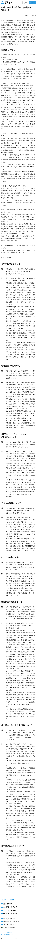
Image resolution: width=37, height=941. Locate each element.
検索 (26, 3)
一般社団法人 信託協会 (7, 900)
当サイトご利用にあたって (8, 932)
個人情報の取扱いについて (8, 934)
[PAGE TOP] (34, 934)
